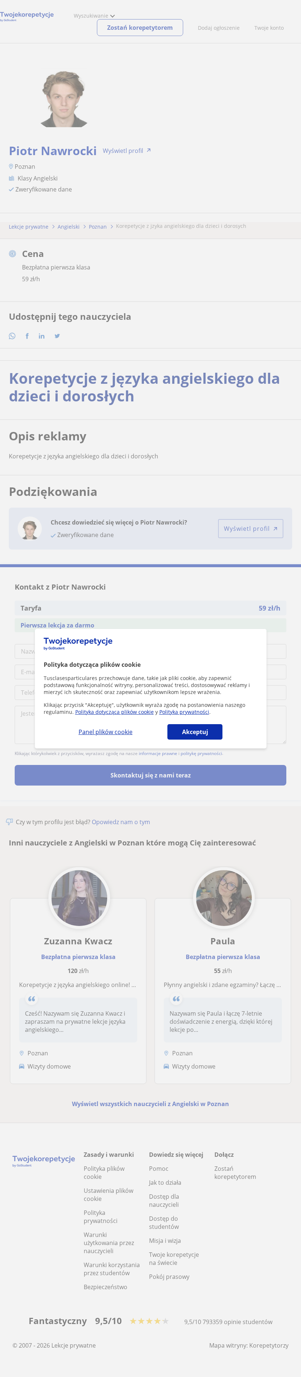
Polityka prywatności (184, 711)
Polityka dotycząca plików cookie (114, 711)
